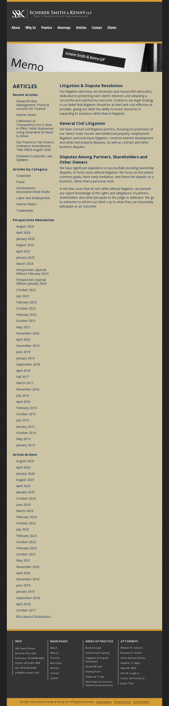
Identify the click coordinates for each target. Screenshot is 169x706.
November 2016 (27, 389)
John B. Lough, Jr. (130, 673)
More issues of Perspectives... (33, 616)
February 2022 (26, 314)
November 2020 (27, 333)
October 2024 (26, 498)
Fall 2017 (22, 377)
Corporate (23, 176)
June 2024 (23, 504)
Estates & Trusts (94, 676)
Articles (81, 27)
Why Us (31, 27)
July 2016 (22, 395)
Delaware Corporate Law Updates (34, 158)
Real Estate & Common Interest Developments (99, 683)
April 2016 (23, 402)
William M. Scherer (132, 647)
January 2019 (25, 358)
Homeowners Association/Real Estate (33, 190)
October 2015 (26, 414)
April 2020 (23, 339)
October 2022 (26, 308)
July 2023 (22, 296)
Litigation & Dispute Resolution (96, 659)
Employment (93, 671)
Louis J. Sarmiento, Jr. (133, 678)
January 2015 (25, 426)
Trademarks (24, 210)
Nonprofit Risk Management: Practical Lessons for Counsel (32, 105)
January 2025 (25, 257)
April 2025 (23, 251)
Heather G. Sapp (130, 663)
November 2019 (27, 346)
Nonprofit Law (93, 666)
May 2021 (23, 327)
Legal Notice (103, 702)
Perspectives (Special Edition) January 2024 (31, 282)
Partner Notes (26, 115)
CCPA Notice (141, 702)
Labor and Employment (33, 198)
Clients (111, 27)
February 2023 (26, 302)
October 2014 (26, 433)
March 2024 (24, 263)
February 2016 (26, 408)
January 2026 (25, 239)
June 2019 (23, 352)
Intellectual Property (97, 652)
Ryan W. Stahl (128, 668)
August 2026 (25, 226)
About (16, 27)
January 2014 (25, 445)
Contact (97, 27)
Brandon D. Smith (131, 652)
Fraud (20, 182)
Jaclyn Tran (127, 683)
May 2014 (23, 439)
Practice (46, 27)
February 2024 (26, 517)
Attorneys (64, 27)
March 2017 (24, 383)
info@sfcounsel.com (27, 672)
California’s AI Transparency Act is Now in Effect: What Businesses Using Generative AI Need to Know (35, 128)
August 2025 (25, 245)
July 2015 (22, 420)
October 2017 (26, 610)
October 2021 (26, 321)
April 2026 (23, 232)
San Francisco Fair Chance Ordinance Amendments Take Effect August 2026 (35, 146)
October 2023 (26, 290)
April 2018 (23, 370)
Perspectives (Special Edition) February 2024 (32, 272)
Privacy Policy (122, 702)
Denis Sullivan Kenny (133, 657)
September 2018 (28, 364)
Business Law (93, 647)
